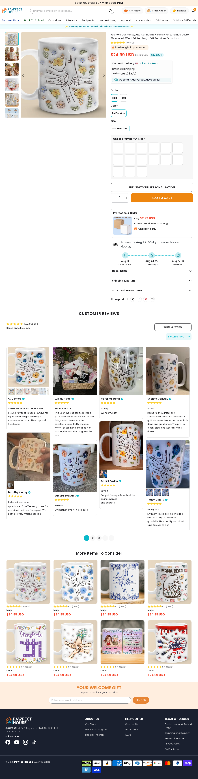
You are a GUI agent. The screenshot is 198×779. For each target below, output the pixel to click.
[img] (15, 402)
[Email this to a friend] (152, 299)
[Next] (103, 75)
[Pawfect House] (12, 11)
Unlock (141, 700)
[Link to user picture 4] (165, 492)
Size (113, 121)
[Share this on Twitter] (132, 299)
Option (115, 90)
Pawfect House (23, 762)
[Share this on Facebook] (139, 299)
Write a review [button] (173, 327)
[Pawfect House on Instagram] (25, 742)
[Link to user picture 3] (157, 492)
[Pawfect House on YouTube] (16, 742)
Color (114, 105)
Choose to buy (147, 228)
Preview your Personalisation (152, 187)
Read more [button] (14, 424)
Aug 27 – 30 (128, 73)
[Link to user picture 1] (28, 371)
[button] (118, 42)
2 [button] (93, 538)
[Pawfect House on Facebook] (7, 742)
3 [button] (99, 538)
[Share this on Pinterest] (145, 299)
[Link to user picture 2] (103, 474)
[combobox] (69, 11)
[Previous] (23, 75)
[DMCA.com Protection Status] (87, 763)
